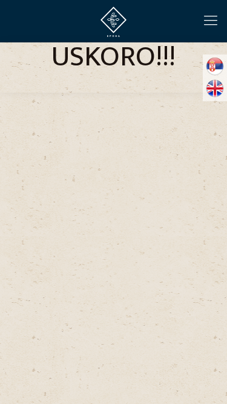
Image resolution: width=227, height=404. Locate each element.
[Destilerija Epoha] (113, 21)
